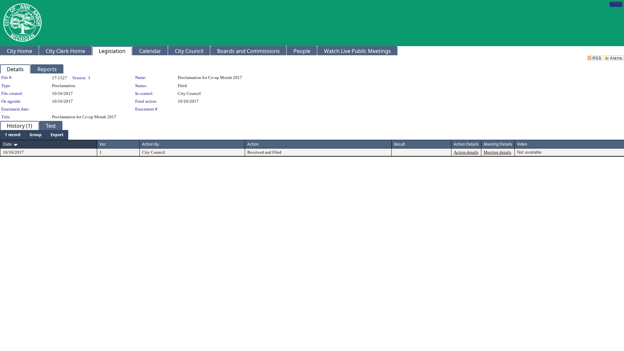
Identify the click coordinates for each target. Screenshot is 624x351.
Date (7, 144)
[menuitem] (12, 134)
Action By (150, 144)
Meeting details (497, 152)
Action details (466, 152)
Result (399, 144)
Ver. (102, 144)
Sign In (616, 4)
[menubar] (34, 135)
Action (253, 144)
